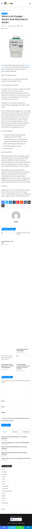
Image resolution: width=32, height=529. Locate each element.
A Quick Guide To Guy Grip (7, 242)
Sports (3, 495)
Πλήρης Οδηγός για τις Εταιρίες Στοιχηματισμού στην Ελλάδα (16, 458)
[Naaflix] (8, 3)
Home (4, 10)
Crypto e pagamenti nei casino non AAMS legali (15, 442)
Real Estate (5, 503)
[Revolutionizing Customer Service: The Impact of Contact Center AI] (24, 359)
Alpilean (3, 509)
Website (3, 412)
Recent (5, 432)
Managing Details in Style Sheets (22, 350)
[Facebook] (3, 202)
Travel (3, 493)
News (3, 483)
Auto (3, 469)
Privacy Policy (21, 523)
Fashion (4, 476)
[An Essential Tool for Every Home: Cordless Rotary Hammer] (8, 359)
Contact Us (14, 523)
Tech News (9, 10)
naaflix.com (19, 516)
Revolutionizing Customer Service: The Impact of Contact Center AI (23, 367)
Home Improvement (7, 491)
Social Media (5, 486)
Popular (15, 432)
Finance (4, 498)
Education (4, 474)
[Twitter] (6, 202)
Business (4, 472)
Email (3, 406)
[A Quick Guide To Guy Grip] (8, 236)
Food (3, 479)
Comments (26, 432)
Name (3, 401)
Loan (3, 500)
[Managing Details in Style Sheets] (24, 290)
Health (3, 481)
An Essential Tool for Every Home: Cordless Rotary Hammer (7, 366)
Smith (5, 26)
